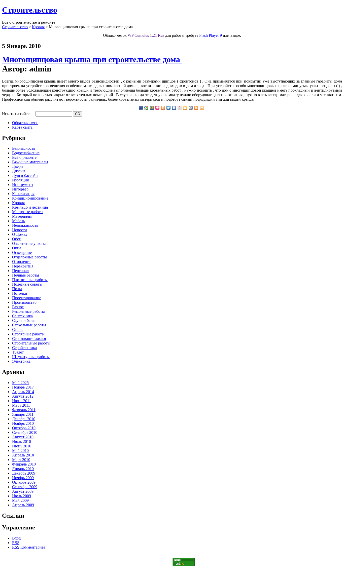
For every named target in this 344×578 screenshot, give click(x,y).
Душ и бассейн (25, 175)
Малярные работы (27, 212)
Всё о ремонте (24, 157)
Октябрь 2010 (24, 428)
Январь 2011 (22, 414)
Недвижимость (25, 225)
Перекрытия (22, 266)
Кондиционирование (30, 198)
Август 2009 (22, 491)
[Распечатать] (191, 108)
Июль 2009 (21, 496)
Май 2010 (20, 450)
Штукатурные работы (31, 357)
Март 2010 (21, 459)
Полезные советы (27, 284)
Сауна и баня (23, 320)
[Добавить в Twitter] (168, 108)
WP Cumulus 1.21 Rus (146, 35)
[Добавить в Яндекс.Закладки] (180, 108)
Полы (17, 289)
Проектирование (26, 298)
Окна (16, 248)
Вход (16, 538)
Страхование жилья (29, 338)
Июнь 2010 (21, 446)
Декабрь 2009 (23, 473)
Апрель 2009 (23, 505)
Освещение (22, 252)
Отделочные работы (29, 257)
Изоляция (20, 180)
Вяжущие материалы (30, 162)
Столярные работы (28, 334)
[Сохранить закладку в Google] (146, 108)
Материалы (22, 216)
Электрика (21, 361)
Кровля (38, 27)
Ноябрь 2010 (23, 423)
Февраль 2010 (24, 464)
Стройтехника (24, 347)
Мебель (18, 221)
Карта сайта (22, 127)
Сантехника (22, 316)
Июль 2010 (21, 441)
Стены (17, 329)
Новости (19, 230)
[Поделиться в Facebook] (141, 108)
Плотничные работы (30, 280)
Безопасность (23, 148)
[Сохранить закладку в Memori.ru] (157, 108)
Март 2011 (21, 405)
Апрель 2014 (23, 392)
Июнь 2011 (21, 401)
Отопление (21, 261)
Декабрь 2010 (23, 419)
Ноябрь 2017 (23, 387)
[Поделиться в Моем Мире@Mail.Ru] (152, 108)
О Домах (19, 234)
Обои (16, 239)
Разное (18, 307)
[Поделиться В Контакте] (174, 108)
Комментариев (29, 547)
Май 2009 (20, 500)
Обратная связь (25, 123)
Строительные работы (31, 343)
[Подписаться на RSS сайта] (196, 108)
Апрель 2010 (23, 455)
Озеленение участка (29, 243)
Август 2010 (22, 437)
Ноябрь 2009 (23, 478)
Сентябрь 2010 (24, 432)
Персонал (20, 270)
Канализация (23, 193)
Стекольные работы (29, 325)
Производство (24, 302)
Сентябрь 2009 (24, 487)
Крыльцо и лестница (30, 207)
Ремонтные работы (28, 311)
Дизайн (18, 171)
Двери (17, 166)
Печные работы (25, 275)
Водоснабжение (26, 153)
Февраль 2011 (24, 410)
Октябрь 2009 (24, 482)
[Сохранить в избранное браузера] (185, 108)
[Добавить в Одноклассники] (163, 108)
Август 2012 (22, 396)
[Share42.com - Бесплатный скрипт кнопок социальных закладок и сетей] (202, 108)
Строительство (29, 9)
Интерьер (20, 189)
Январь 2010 (23, 469)
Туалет (18, 352)
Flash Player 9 (210, 35)
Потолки (19, 293)
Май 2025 (20, 382)
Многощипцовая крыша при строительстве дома (92, 59)
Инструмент (22, 184)
